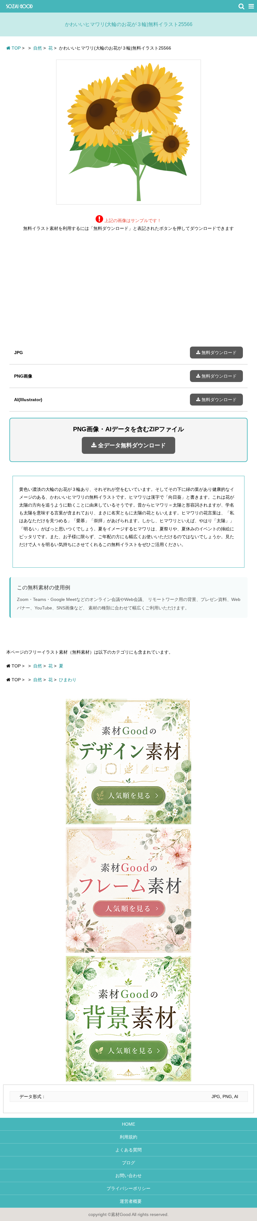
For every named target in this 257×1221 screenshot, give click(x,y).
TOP (15, 47)
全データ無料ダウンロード (131, 445)
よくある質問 (128, 1149)
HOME (128, 1124)
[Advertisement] (128, 294)
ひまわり (67, 679)
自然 (37, 665)
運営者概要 (128, 1201)
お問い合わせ (128, 1175)
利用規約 (128, 1136)
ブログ (128, 1162)
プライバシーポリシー (128, 1188)
